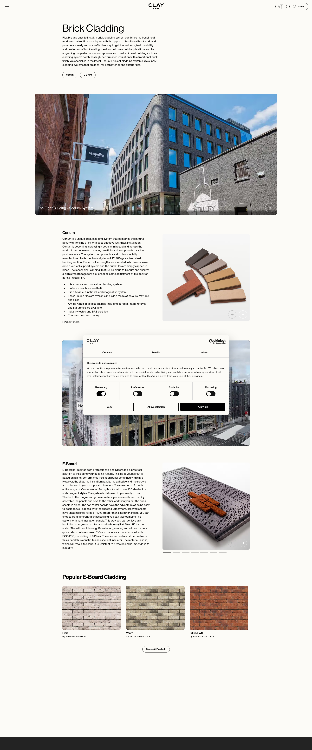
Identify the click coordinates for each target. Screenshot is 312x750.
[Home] (156, 6)
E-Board (88, 74)
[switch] (137, 393)
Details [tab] (156, 352)
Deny (109, 406)
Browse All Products (156, 649)
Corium (70, 74)
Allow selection (156, 406)
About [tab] (204, 352)
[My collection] (281, 6)
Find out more (70, 322)
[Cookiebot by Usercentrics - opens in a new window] (211, 341)
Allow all (203, 406)
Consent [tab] (107, 352)
